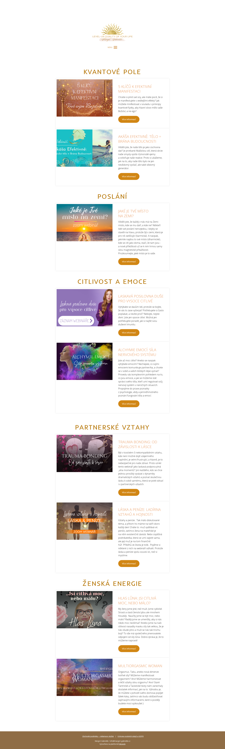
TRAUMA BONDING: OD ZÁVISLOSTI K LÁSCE (137, 444)
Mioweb (122, 744)
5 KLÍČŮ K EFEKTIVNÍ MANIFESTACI (135, 89)
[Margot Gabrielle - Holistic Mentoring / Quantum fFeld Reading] (112, 22)
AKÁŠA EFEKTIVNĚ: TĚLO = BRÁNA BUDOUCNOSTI (139, 139)
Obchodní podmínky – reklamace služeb (98, 736)
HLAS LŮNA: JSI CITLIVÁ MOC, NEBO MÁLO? (137, 600)
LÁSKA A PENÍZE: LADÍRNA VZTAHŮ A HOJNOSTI (139, 512)
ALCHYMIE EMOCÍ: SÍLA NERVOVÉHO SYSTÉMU (137, 352)
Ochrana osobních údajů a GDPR (131, 736)
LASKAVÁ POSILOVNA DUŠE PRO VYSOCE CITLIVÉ (140, 298)
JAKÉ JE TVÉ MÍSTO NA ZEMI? (133, 213)
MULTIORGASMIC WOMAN (140, 665)
